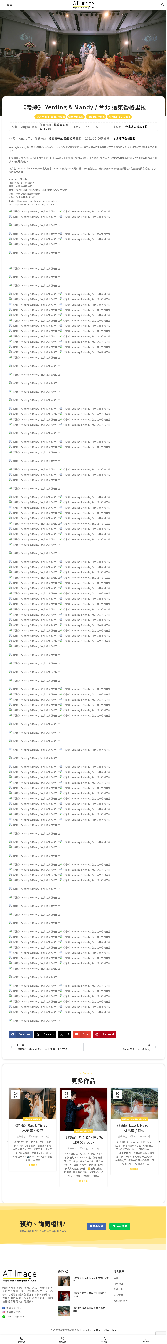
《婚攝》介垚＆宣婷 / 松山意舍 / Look (83, 1139)
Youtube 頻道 (121, 1300)
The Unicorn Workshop (104, 1330)
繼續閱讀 (33, 1165)
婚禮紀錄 (45, 129)
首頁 (116, 1278)
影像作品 (118, 1289)
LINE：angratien (15, 1316)
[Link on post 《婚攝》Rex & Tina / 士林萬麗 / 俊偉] (32, 1103)
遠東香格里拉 (76, 116)
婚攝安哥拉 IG (13, 1312)
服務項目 (118, 1283)
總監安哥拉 (61, 124)
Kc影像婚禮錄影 (96, 116)
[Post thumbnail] (64, 1281)
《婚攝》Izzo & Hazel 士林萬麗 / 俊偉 (134, 1128)
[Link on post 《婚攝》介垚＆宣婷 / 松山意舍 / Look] (83, 1109)
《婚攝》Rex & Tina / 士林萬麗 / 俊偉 (32, 1128)
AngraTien (38, 1136)
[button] (21, 1034)
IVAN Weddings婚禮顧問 (50, 116)
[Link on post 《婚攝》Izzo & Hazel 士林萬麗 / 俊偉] (134, 1103)
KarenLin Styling (119, 116)
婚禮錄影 (79, 1131)
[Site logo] (84, 4)
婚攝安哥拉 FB (13, 1307)
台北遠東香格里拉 (136, 127)
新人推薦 (118, 1295)
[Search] (163, 5)
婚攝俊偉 (28, 1119)
